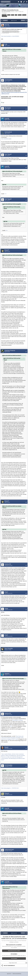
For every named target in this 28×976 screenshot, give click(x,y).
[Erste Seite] (1, 20)
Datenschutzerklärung (17, 973)
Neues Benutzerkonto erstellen (14, 950)
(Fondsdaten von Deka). (17, 720)
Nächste (23, 20)
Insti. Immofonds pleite (6, 138)
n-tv (5, 193)
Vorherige (5, 20)
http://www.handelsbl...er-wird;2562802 (10, 36)
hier (11, 726)
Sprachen (9, 973)
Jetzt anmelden (14, 958)
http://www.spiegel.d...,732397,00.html (10, 788)
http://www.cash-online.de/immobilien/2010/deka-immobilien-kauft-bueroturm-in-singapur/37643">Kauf (12, 738)
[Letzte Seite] (26, 20)
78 (26, 962)
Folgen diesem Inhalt (13, 962)
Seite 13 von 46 (14, 20)
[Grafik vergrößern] (19, 692)
